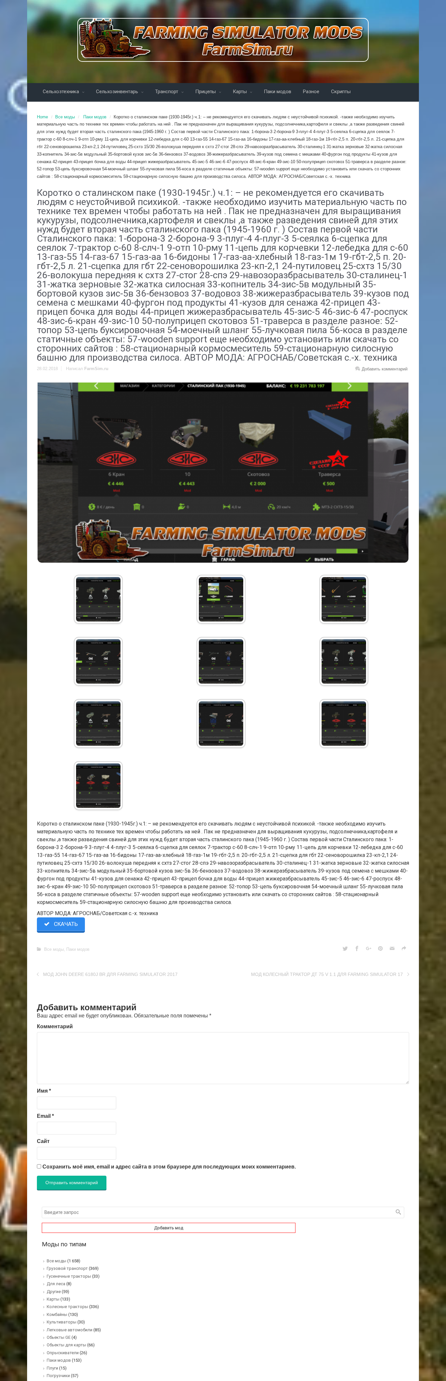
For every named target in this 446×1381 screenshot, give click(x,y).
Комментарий (55, 1026)
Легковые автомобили (69, 1329)
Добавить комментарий (384, 369)
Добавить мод (168, 1227)
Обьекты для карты (66, 1344)
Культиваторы (61, 1322)
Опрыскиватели (63, 1352)
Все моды (65, 116)
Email (45, 1116)
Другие (54, 1291)
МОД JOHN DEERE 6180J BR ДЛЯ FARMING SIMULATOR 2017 (110, 974)
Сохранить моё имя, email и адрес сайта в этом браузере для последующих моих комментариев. (169, 1166)
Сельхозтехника (61, 91)
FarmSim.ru (96, 368)
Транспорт (167, 91)
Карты (240, 91)
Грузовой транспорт (67, 1268)
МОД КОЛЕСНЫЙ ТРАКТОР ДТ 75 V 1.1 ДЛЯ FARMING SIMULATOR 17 (327, 974)
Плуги (52, 1368)
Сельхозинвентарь (117, 91)
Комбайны (57, 1314)
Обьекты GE (59, 1337)
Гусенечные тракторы (69, 1276)
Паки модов (277, 91)
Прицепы (206, 91)
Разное (311, 91)
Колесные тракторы (67, 1306)
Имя (44, 1091)
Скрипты (341, 91)
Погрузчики (58, 1375)
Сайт (43, 1141)
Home (42, 116)
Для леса (56, 1283)
